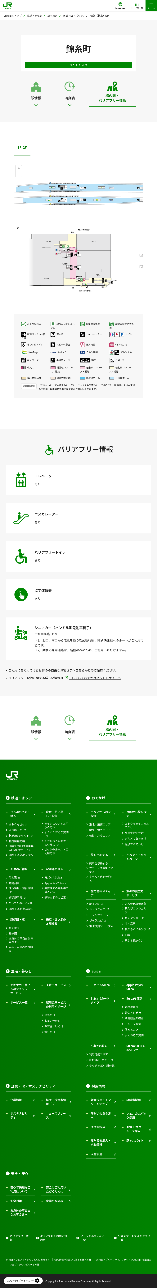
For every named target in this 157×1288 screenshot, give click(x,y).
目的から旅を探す (136, 814)
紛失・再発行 (133, 1013)
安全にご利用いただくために (56, 1189)
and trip (94, 903)
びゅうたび (96, 920)
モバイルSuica (53, 877)
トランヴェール (98, 915)
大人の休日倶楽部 (135, 903)
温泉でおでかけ (134, 844)
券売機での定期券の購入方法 (56, 890)
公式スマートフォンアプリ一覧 (134, 1238)
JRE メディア (97, 909)
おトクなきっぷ (18, 824)
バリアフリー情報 (19, 1238)
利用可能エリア (98, 1054)
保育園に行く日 (53, 1026)
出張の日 (49, 1015)
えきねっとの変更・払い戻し (56, 842)
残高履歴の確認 (134, 1018)
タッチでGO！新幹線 (101, 1065)
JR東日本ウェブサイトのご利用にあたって (28, 1259)
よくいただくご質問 (56, 832)
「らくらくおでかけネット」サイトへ (95, 678)
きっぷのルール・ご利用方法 (56, 851)
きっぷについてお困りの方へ (56, 825)
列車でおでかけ (134, 833)
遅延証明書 (15, 897)
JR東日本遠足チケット (21, 856)
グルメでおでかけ (135, 838)
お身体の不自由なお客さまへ (55, 670)
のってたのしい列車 (21, 903)
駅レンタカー (133, 918)
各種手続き (131, 1007)
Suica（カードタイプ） (100, 1000)
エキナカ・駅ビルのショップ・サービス (20, 989)
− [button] (19, 174)
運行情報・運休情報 (21, 888)
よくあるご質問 (134, 1035)
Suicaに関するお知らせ (135, 1048)
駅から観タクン (134, 940)
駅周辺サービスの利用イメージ (56, 1004)
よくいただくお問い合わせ (53, 1238)
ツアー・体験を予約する (101, 870)
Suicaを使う (134, 998)
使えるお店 (131, 1030)
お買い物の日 (52, 1021)
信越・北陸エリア (100, 835)
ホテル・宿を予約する (101, 878)
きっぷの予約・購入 (20, 814)
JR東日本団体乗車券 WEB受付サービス (21, 848)
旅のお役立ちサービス (135, 893)
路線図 (13, 933)
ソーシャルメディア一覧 (92, 1238)
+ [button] (19, 168)
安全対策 (16, 1201)
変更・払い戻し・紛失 (54, 814)
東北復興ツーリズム (101, 926)
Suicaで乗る (99, 1046)
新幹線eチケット (19, 835)
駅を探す (14, 928)
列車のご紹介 (19, 869)
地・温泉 (130, 923)
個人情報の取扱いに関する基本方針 (72, 1259)
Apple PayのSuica (55, 883)
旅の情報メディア (101, 893)
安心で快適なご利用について (20, 1189)
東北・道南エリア (100, 824)
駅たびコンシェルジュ (135, 910)
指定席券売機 (17, 841)
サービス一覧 (19, 1002)
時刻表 (13, 877)
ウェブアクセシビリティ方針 (24, 1264)
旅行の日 (49, 1032)
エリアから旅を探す (101, 814)
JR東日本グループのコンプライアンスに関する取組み (123, 1259)
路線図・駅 (17, 919)
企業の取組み (54, 1201)
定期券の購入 (54, 869)
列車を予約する (98, 863)
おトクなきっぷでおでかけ (137, 825)
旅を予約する (99, 855)
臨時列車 (14, 883)
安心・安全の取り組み (21, 949)
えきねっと (15, 830)
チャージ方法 (133, 1024)
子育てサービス (56, 985)
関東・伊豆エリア (100, 830)
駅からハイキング (135, 929)
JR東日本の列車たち (21, 909)
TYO (127, 935)
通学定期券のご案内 (56, 897)
